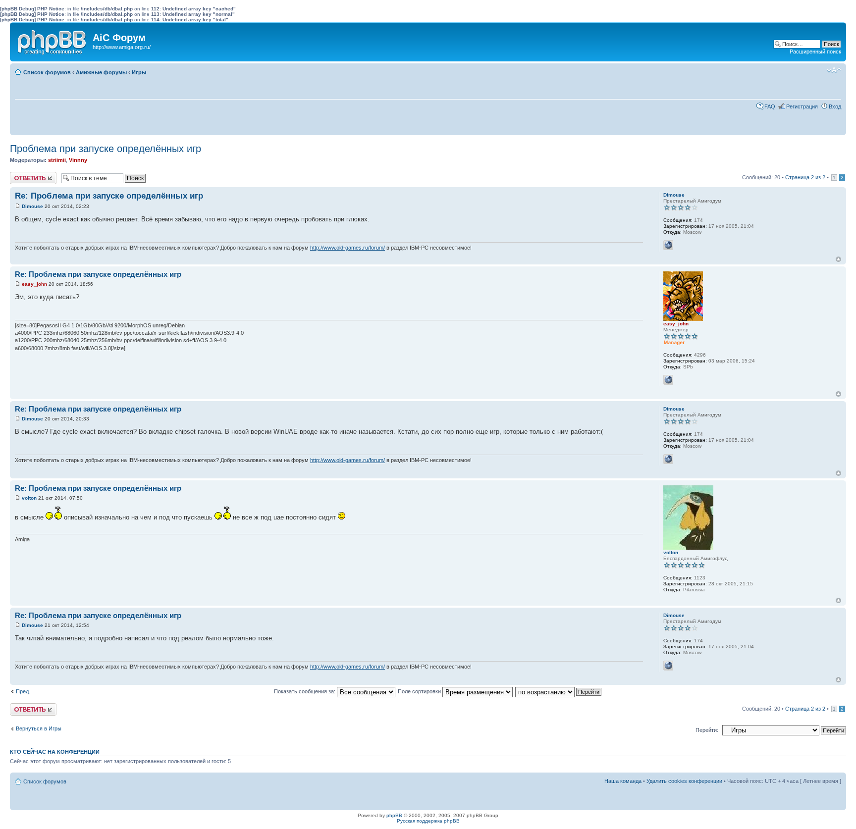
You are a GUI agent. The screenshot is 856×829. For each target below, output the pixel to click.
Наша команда (623, 781)
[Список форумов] (52, 40)
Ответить (22, 175)
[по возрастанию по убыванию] (558, 691)
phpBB (394, 815)
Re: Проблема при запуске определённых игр (109, 196)
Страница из (805, 177)
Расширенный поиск (815, 51)
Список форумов (47, 72)
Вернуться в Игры (38, 728)
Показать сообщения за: (305, 691)
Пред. (23, 691)
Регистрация (802, 106)
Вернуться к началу (838, 259)
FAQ (769, 106)
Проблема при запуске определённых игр (105, 148)
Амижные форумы (101, 72)
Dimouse (32, 206)
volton (29, 498)
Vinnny (78, 160)
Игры (139, 72)
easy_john (34, 284)
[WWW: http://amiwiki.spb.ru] (668, 380)
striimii (57, 160)
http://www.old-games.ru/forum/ (347, 248)
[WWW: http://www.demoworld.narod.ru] (668, 245)
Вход (835, 106)
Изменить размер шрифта (834, 70)
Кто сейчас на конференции (55, 752)
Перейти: (707, 730)
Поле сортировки (420, 691)
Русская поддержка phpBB (428, 821)
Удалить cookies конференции (684, 781)
